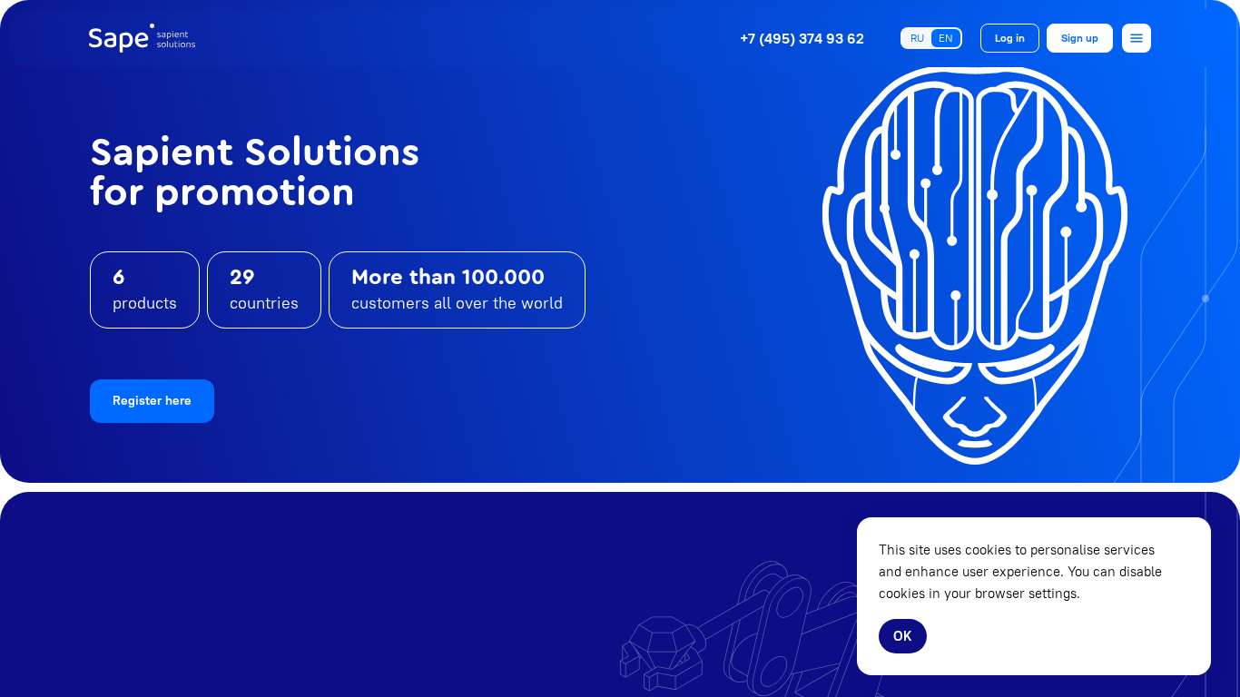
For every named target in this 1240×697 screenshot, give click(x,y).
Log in (1010, 37)
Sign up (1079, 37)
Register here (152, 400)
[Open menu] (1136, 38)
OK (902, 635)
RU (917, 37)
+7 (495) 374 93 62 (802, 38)
